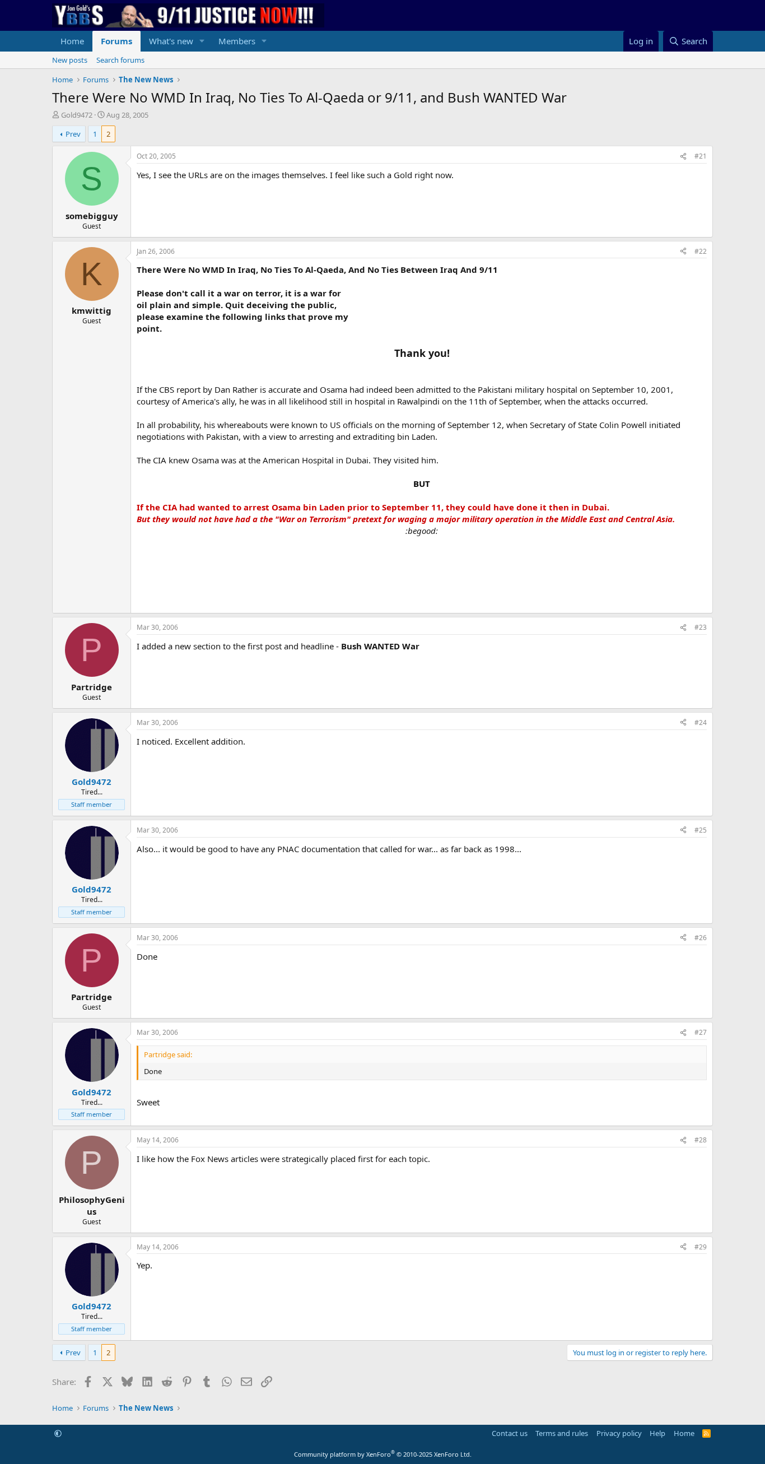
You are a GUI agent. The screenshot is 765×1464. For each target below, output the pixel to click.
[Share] (683, 156)
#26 (700, 937)
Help (657, 1433)
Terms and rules (561, 1433)
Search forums (120, 60)
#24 (700, 722)
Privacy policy (619, 1433)
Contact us (510, 1433)
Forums (116, 41)
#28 (700, 1140)
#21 (700, 156)
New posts (69, 60)
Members (236, 41)
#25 (700, 830)
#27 (700, 1032)
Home (72, 41)
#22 (700, 251)
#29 (700, 1247)
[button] (202, 41)
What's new (171, 41)
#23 (700, 627)
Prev (73, 134)
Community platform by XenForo (383, 1454)
